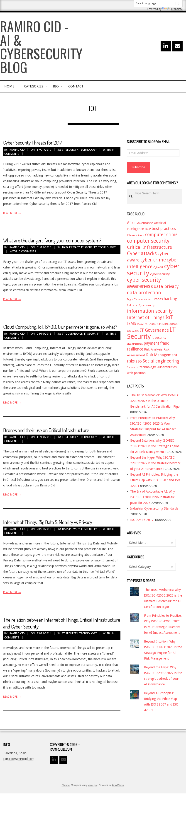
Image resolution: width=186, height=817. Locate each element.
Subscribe (138, 167)
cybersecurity (160, 274)
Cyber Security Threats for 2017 (32, 142)
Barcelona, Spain (15, 753)
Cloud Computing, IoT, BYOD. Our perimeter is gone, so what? (60, 327)
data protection (144, 292)
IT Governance (72, 333)
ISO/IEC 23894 (147, 324)
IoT (169, 317)
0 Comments (27, 251)
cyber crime (153, 260)
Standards (133, 367)
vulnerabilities (167, 367)
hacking (170, 299)
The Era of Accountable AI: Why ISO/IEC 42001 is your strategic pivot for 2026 (152, 497)
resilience (135, 349)
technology (148, 367)
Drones (157, 299)
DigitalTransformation (139, 299)
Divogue (92, 785)
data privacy (166, 286)
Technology (88, 149)
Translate (177, 9)
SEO (139, 361)
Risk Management (161, 355)
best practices (164, 228)
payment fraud (156, 343)
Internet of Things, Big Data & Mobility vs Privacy (47, 522)
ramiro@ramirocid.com (18, 759)
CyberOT (158, 267)
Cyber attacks (142, 253)
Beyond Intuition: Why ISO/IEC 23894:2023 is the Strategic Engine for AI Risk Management (154, 446)
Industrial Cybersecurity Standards (154, 508)
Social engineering (161, 361)
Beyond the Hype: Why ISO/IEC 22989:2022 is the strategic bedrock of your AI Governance (155, 463)
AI (129, 222)
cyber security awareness (144, 283)
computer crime (161, 234)
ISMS (131, 323)
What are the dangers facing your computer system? (52, 240)
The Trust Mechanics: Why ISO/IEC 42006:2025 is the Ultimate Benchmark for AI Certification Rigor (155, 400)
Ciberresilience (135, 235)
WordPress (118, 785)
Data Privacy (71, 247)
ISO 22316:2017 (142, 520)
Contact (66, 785)
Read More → (12, 213)
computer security (148, 241)
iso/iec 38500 (169, 324)
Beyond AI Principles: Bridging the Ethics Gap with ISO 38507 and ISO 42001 (155, 480)
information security (150, 311)
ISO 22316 (133, 330)
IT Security (70, 149)
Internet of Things (145, 317)
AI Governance (142, 223)
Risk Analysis (153, 349)
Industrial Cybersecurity (140, 305)
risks (131, 361)
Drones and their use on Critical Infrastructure (46, 430)
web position (136, 373)
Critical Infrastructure (149, 247)
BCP (148, 229)
